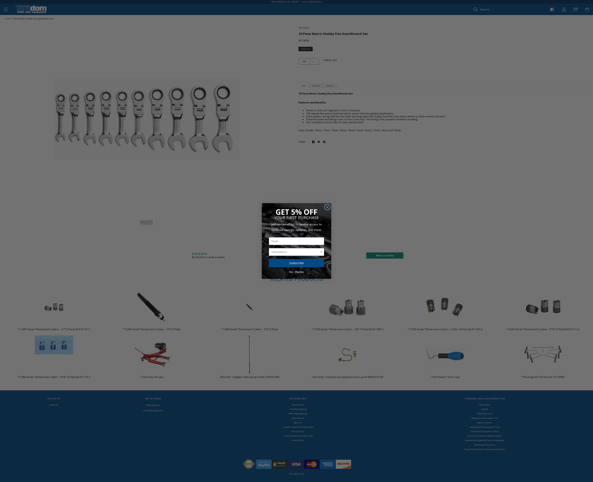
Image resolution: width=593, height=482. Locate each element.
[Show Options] (321, 252)
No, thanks (296, 272)
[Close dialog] (327, 207)
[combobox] (295, 252)
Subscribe (296, 263)
